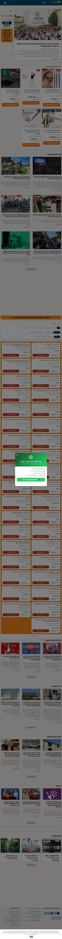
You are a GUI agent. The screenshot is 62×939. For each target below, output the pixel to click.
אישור (31, 936)
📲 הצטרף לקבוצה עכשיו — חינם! (31, 479)
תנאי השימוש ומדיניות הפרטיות (31, 934)
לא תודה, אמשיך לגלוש (31, 483)
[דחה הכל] (59, 934)
